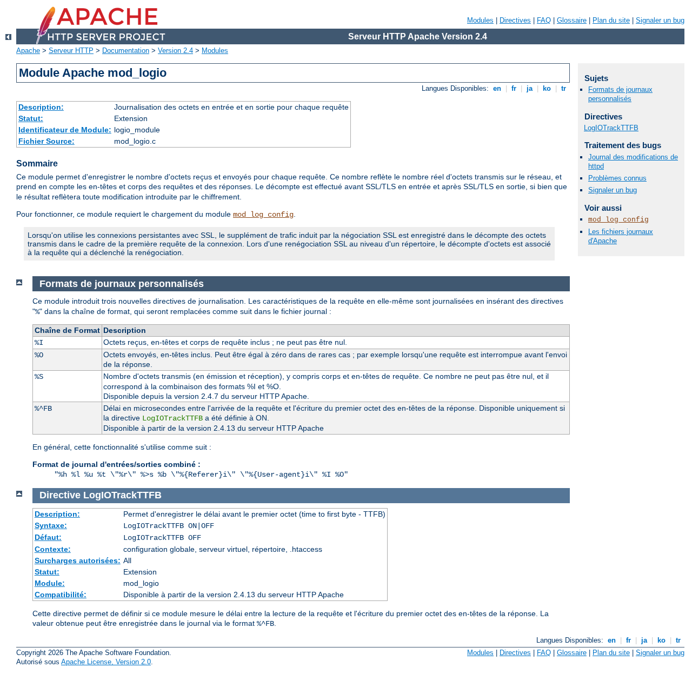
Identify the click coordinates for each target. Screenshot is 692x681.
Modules (480, 20)
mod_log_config (263, 214)
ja (529, 88)
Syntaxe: (51, 525)
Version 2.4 (175, 50)
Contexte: (53, 549)
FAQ (544, 20)
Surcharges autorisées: (78, 560)
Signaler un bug (660, 20)
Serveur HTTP (71, 50)
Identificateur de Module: (64, 129)
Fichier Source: (46, 141)
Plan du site (611, 20)
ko (547, 88)
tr (563, 88)
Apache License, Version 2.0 (106, 662)
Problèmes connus (617, 178)
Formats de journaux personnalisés (620, 94)
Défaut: (48, 537)
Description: (41, 107)
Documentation (125, 50)
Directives (515, 20)
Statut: (30, 118)
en (497, 88)
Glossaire (572, 20)
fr (513, 88)
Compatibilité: (60, 594)
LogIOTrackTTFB (611, 128)
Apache (28, 50)
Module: (50, 583)
